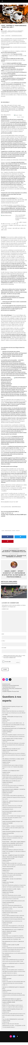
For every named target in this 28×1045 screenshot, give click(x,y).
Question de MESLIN (6, 731)
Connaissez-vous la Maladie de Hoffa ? (10, 770)
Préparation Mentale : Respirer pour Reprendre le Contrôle (14, 556)
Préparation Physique (11, 691)
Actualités (4, 691)
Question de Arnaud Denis (8, 833)
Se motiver (8, 35)
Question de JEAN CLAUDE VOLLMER (10, 944)
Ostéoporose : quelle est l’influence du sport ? (12, 801)
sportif (18, 530)
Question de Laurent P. (7, 792)
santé (14, 530)
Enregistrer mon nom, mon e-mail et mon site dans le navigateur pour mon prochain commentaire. (14, 656)
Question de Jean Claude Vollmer (9, 750)
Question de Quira (6, 802)
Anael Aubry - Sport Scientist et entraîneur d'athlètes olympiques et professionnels (12, 31)
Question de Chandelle (7, 823)
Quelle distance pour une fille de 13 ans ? (11, 748)
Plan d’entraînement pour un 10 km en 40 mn (12, 910)
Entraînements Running (7, 685)
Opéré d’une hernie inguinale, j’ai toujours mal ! (12, 706)
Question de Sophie (6, 932)
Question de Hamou (6, 860)
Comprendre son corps (17, 35)
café (3, 530)
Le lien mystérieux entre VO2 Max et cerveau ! (12, 738)
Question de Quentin (6, 978)
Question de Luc (6, 708)
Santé (3, 35)
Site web (4, 647)
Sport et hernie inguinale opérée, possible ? (12, 811)
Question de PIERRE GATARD (8, 1002)
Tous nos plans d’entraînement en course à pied (12, 1019)
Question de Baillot (6, 1010)
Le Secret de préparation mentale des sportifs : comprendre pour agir (14, 551)
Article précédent (14, 548)
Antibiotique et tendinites (7, 868)
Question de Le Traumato (8, 882)
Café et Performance (16, 506)
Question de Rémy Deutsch (8, 966)
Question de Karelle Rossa (8, 902)
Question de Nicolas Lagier (8, 740)
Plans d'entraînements (17, 688)
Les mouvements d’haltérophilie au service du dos (13, 900)
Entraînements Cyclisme (9, 687)
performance (8, 530)
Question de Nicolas (6, 990)
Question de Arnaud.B (7, 922)
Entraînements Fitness (7, 688)
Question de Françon (7, 812)
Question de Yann (6, 762)
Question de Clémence (7, 782)
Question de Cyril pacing (7, 846)
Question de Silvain (6, 956)
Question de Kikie (6, 1020)
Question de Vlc (6, 870)
